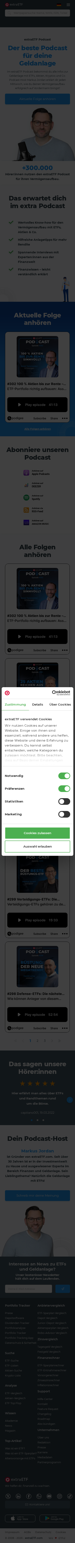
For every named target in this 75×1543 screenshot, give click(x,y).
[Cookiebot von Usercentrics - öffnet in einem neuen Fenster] (53, 693)
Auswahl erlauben (37, 846)
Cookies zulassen (37, 833)
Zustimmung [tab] (15, 704)
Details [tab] (37, 704)
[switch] (64, 788)
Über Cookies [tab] (60, 704)
